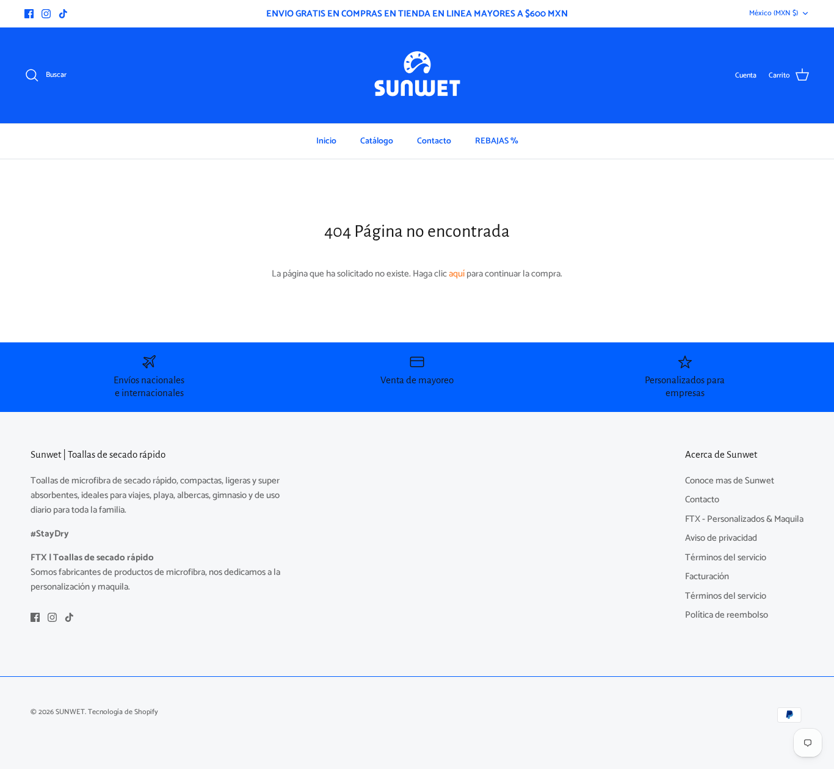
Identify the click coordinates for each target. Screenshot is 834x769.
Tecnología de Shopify (123, 712)
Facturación (707, 576)
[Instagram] (46, 13)
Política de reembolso (726, 615)
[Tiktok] (63, 13)
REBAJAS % (496, 141)
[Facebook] (29, 13)
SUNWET (70, 712)
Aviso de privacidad (721, 538)
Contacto (434, 141)
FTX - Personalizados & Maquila (744, 519)
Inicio (326, 141)
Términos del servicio (725, 557)
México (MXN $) (773, 13)
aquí (457, 273)
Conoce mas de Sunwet (729, 480)
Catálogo (376, 141)
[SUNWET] (417, 75)
